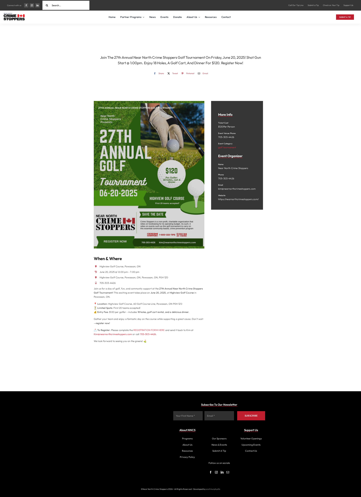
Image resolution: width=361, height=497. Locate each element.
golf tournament (227, 147)
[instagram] (32, 5)
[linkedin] (37, 5)
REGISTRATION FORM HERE (149, 330)
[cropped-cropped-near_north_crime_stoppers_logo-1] (14, 14)
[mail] (227, 472)
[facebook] (26, 5)
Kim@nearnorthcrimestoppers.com (113, 334)
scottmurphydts (213, 489)
